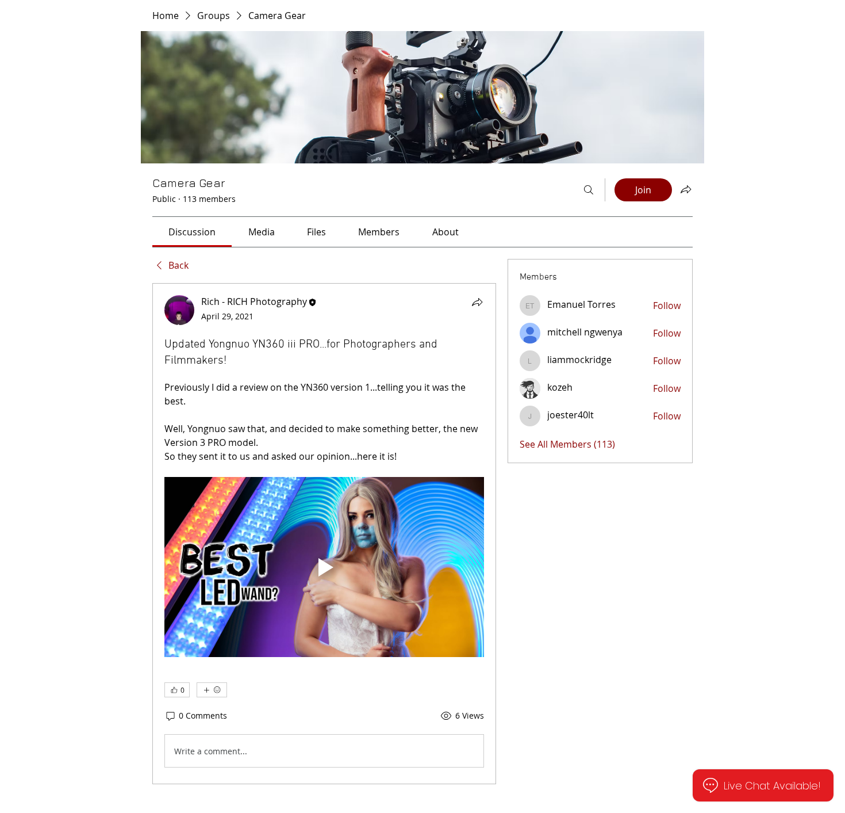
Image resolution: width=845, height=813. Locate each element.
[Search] (589, 189)
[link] (192, 232)
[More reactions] (212, 689)
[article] (324, 533)
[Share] (477, 302)
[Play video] (324, 567)
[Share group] (686, 189)
